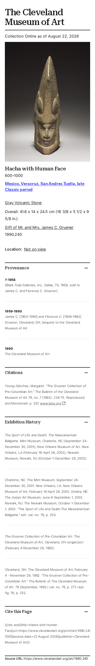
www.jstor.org (50, 403)
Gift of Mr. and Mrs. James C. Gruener (39, 227)
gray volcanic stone (23, 202)
